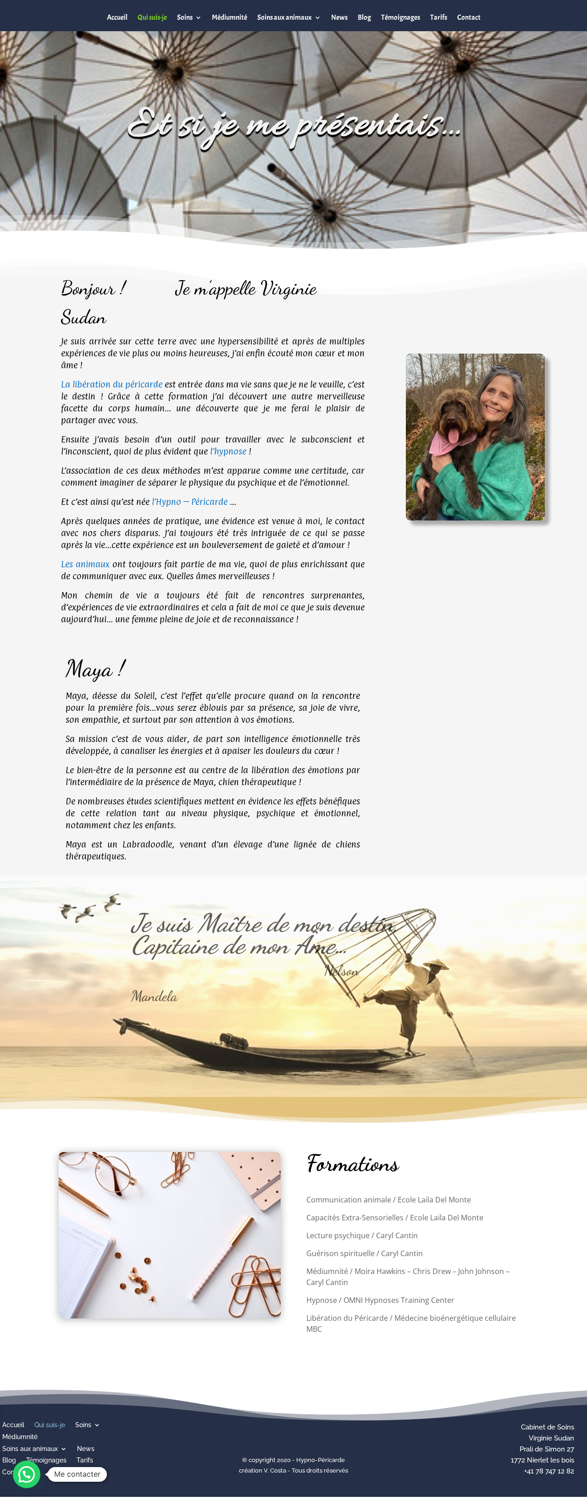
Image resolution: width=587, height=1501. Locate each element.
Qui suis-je (152, 17)
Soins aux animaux (284, 17)
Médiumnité (229, 17)
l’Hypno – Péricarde (189, 502)
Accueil (117, 17)
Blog (364, 17)
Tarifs (438, 17)
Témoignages (400, 17)
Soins (185, 17)
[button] (26, 1474)
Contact (469, 17)
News (339, 17)
